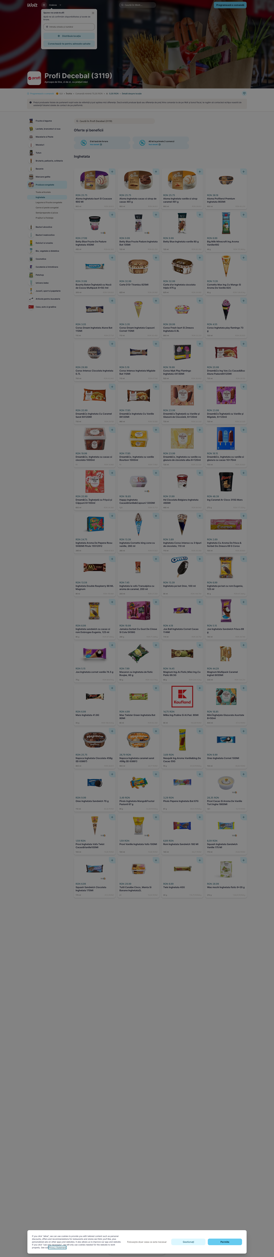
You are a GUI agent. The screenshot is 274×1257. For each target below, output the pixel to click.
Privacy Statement (57, 1247)
